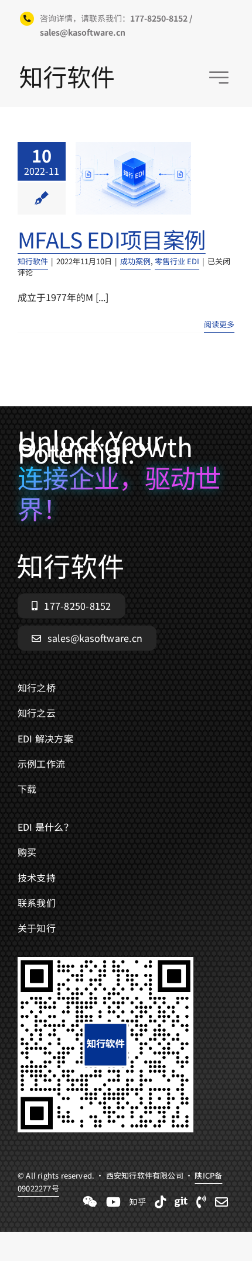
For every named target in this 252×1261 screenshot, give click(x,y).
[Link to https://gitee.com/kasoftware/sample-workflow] (181, 1202)
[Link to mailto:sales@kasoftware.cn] (221, 1202)
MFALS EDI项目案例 (112, 239)
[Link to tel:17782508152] (201, 1202)
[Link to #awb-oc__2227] (219, 77)
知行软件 (33, 261)
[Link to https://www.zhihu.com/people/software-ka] (138, 1202)
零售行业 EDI (177, 261)
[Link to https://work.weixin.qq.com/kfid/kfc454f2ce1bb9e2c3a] (90, 1202)
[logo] (67, 71)
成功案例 (135, 261)
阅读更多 (219, 324)
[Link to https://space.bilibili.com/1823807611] (113, 1202)
